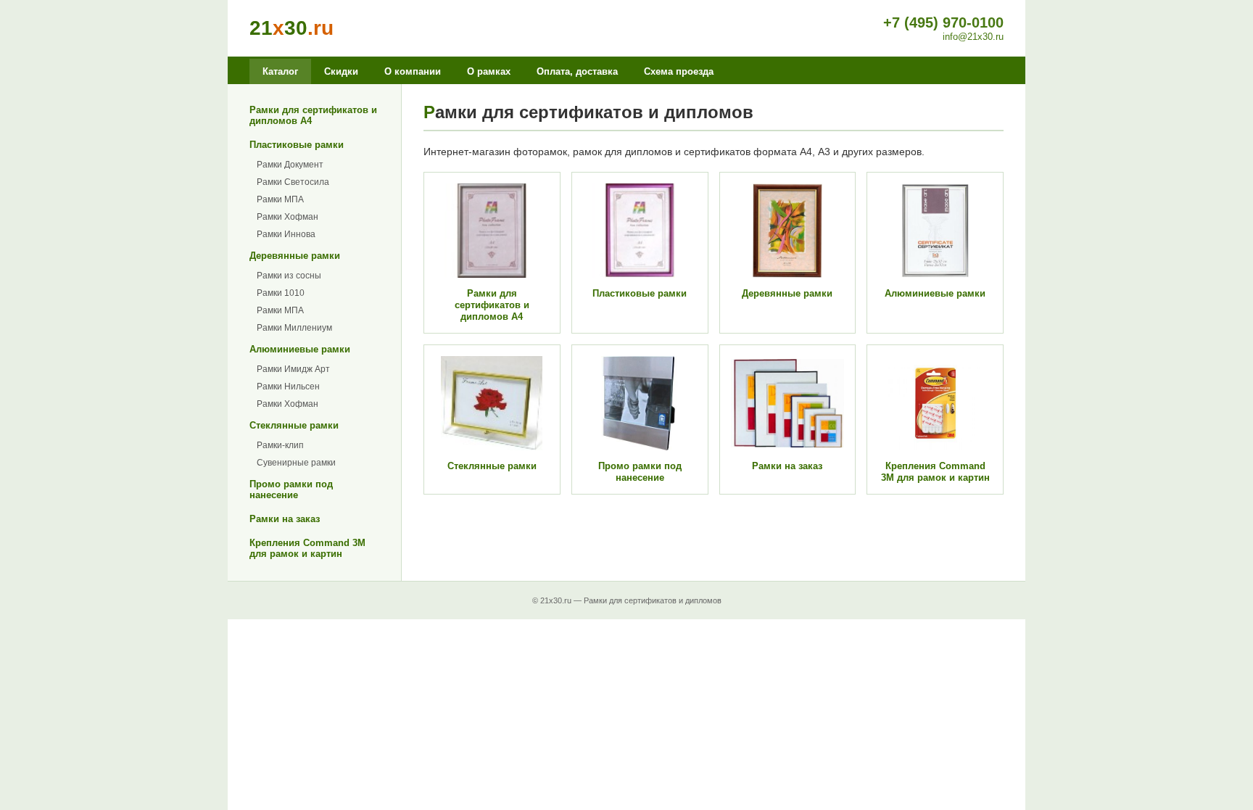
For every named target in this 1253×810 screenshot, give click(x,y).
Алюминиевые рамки (299, 349)
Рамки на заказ (284, 518)
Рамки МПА (280, 199)
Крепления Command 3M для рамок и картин (307, 548)
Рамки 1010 (281, 293)
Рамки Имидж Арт (293, 369)
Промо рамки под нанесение (291, 489)
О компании (412, 71)
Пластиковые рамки (296, 144)
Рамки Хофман (287, 217)
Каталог (280, 71)
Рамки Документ (290, 165)
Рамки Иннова (286, 234)
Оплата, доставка (577, 71)
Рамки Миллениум (294, 328)
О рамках (488, 71)
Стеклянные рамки (294, 425)
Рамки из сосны (289, 275)
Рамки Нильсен (288, 386)
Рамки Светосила (293, 182)
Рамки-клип (280, 445)
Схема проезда (679, 71)
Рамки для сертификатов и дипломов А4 (313, 115)
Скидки (341, 71)
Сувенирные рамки (296, 463)
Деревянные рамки (294, 255)
